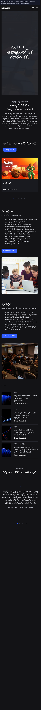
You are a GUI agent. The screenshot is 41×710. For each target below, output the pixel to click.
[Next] (29, 197)
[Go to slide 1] (13, 197)
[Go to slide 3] (22, 525)
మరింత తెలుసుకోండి (9, 250)
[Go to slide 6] (21, 197)
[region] (20, 175)
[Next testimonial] (26, 525)
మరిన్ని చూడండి (10, 150)
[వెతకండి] (33, 8)
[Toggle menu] (37, 8)
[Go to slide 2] (19, 525)
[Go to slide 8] (24, 197)
